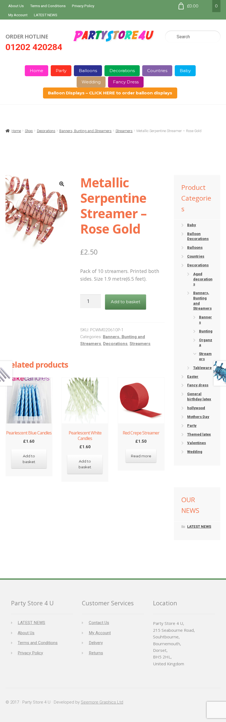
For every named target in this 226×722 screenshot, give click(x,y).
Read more (141, 456)
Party (61, 70)
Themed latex (199, 434)
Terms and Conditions (48, 6)
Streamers (124, 131)
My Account (18, 15)
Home (36, 70)
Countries (157, 70)
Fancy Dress (126, 81)
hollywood (196, 408)
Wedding (91, 81)
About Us (16, 6)
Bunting (205, 331)
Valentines (196, 443)
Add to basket (125, 301)
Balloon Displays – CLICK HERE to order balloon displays (110, 92)
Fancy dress (197, 385)
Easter (192, 376)
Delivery (96, 642)
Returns (96, 652)
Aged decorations (202, 279)
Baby (185, 70)
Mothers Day (198, 417)
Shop (29, 131)
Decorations (122, 70)
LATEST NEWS (45, 15)
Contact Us (99, 622)
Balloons (88, 70)
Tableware (202, 368)
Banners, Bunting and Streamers (85, 131)
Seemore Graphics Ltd (102, 702)
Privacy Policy (83, 6)
